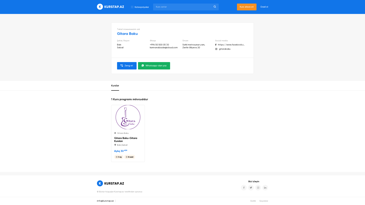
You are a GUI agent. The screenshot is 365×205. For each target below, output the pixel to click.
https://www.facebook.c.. (231, 45)
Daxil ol (264, 7)
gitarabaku (224, 49)
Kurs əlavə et (247, 7)
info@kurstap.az (105, 201)
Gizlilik (253, 201)
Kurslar (115, 86)
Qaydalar (263, 201)
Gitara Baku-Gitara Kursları (125, 140)
